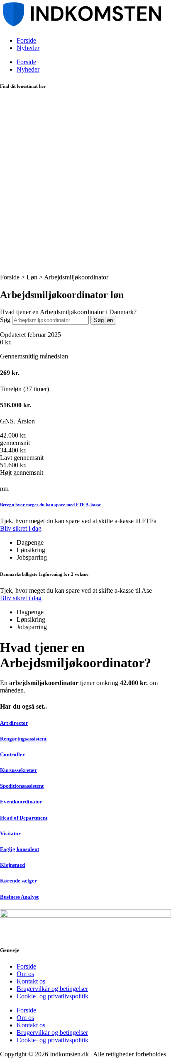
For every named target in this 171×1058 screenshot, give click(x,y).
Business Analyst (19, 897)
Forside (26, 40)
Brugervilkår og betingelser (52, 988)
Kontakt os (31, 981)
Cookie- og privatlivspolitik (52, 996)
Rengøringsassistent (23, 739)
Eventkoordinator (21, 801)
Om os (25, 973)
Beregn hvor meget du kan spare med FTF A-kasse (50, 504)
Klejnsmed (12, 865)
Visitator (10, 833)
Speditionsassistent (22, 786)
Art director (14, 723)
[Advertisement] (85, 184)
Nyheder (28, 47)
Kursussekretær (18, 770)
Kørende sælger (18, 881)
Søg (5, 319)
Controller (12, 754)
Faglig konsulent (19, 849)
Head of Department (23, 818)
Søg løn (103, 320)
